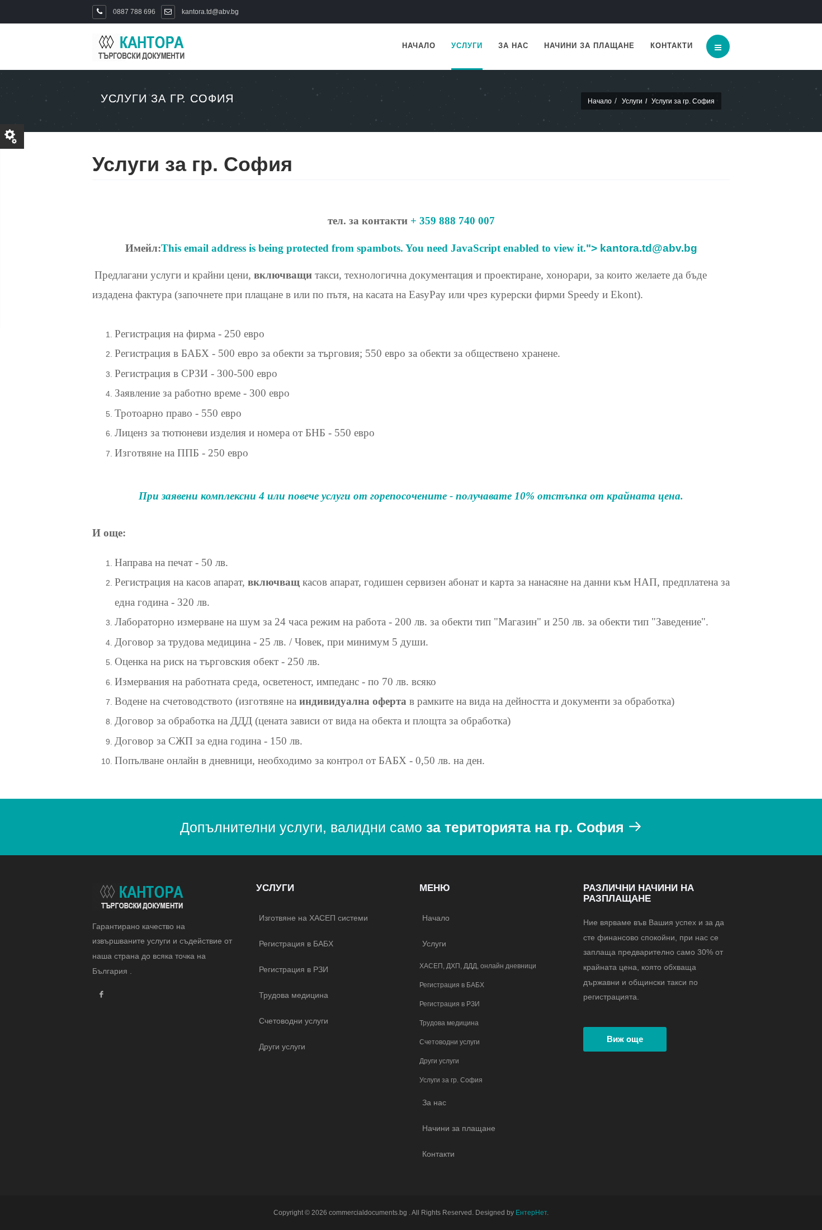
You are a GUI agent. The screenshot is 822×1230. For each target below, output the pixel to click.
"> (641, 248)
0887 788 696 (133, 12)
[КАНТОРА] (139, 48)
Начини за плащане (589, 45)
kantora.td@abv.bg (648, 248)
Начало (419, 45)
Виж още (625, 1039)
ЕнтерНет (531, 1213)
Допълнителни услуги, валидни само (402, 827)
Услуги (467, 45)
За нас (513, 45)
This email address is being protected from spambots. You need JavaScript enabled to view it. (373, 248)
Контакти (671, 45)
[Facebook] (101, 995)
